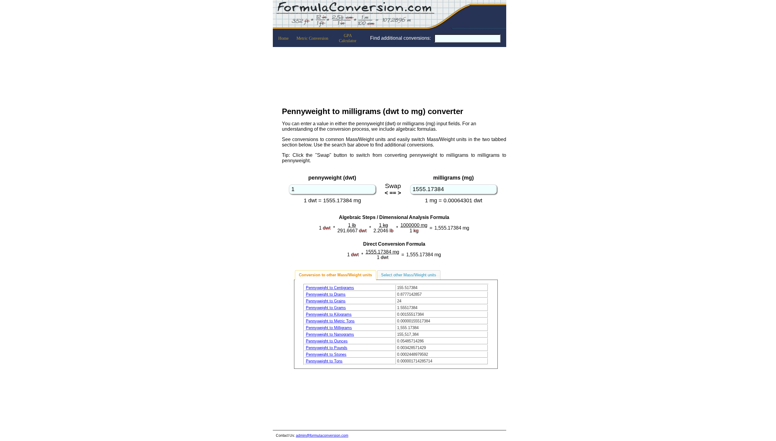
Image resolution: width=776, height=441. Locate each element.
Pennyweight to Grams (326, 307)
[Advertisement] (394, 75)
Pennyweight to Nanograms (330, 334)
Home (283, 38)
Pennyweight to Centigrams (330, 287)
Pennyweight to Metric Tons (330, 321)
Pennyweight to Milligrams (329, 327)
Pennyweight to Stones (326, 354)
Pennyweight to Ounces (327, 341)
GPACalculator (347, 38)
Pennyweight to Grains (326, 301)
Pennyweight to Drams (326, 294)
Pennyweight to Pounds (326, 347)
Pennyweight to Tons (324, 361)
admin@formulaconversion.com (322, 435)
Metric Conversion (312, 38)
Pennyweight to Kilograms (329, 314)
